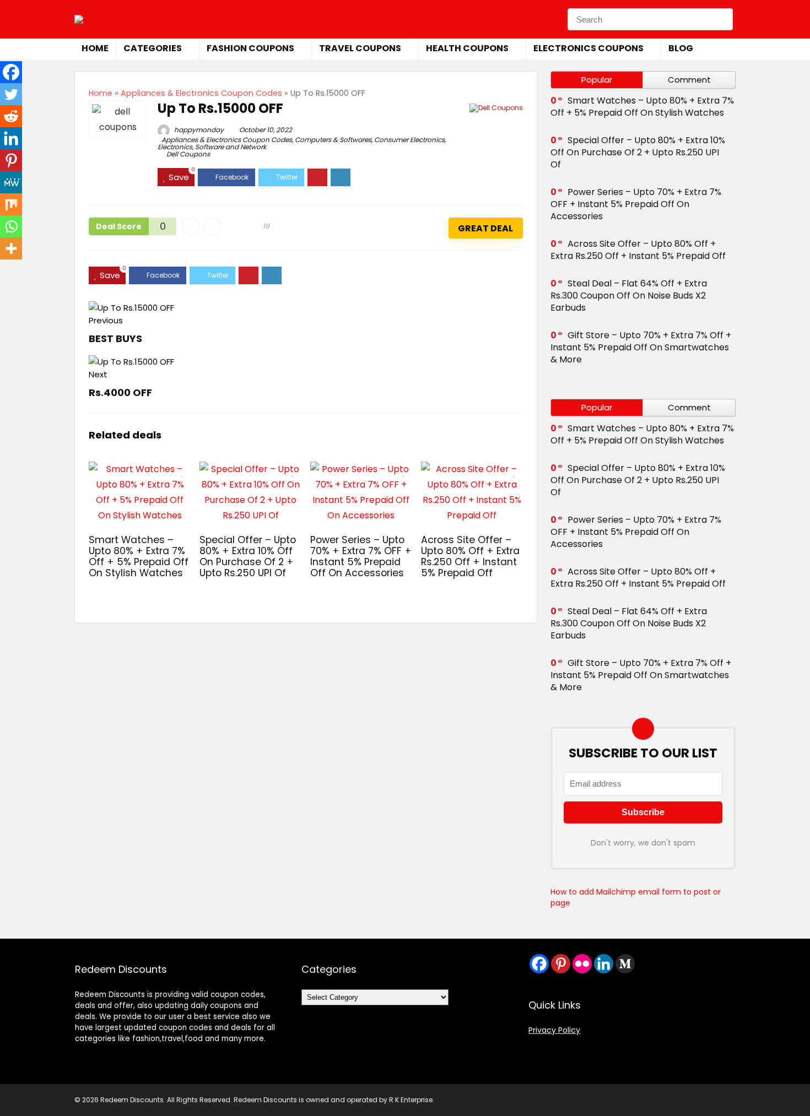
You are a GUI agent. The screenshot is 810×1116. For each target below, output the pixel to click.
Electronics (175, 146)
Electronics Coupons (588, 48)
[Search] (721, 19)
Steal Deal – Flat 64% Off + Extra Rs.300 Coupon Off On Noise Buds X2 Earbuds (628, 295)
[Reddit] (11, 116)
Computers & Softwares (333, 139)
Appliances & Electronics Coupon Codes (201, 93)
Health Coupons (467, 48)
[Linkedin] (11, 138)
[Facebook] (11, 72)
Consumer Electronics (409, 139)
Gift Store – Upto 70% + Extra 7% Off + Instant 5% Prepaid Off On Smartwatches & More (640, 347)
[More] (11, 248)
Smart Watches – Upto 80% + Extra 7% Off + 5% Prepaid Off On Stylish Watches (138, 556)
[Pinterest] (11, 160)
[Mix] (11, 204)
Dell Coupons (188, 154)
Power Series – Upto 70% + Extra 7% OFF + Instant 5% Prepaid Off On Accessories (361, 556)
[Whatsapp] (11, 226)
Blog (680, 48)
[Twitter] (11, 94)
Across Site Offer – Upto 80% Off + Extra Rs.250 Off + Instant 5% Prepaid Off (470, 556)
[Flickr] (582, 963)
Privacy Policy (554, 1030)
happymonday (198, 129)
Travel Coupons (360, 48)
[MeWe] (11, 182)
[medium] (625, 963)
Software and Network (230, 146)
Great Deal (485, 228)
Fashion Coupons (250, 48)
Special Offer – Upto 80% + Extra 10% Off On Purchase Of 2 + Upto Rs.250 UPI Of (247, 556)
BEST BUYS (115, 338)
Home (95, 48)
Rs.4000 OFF (120, 392)
